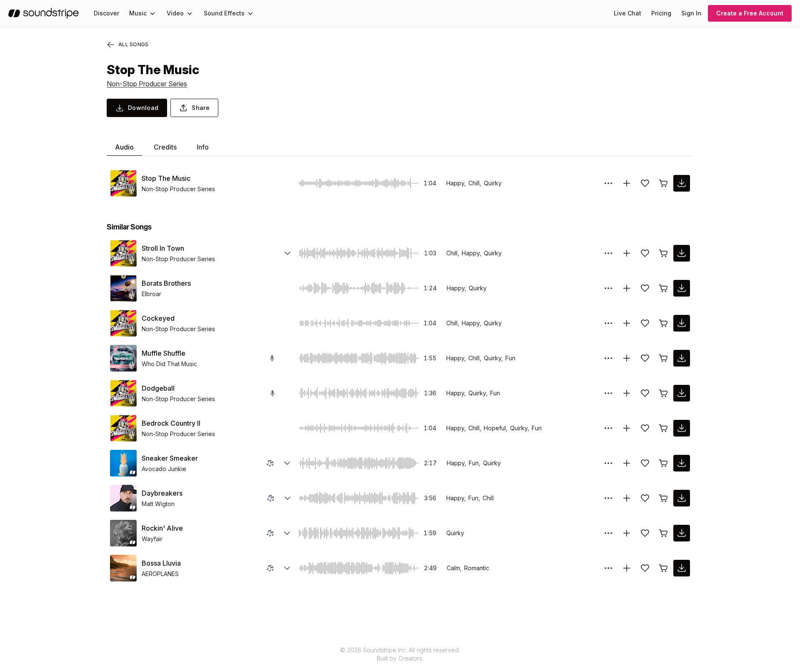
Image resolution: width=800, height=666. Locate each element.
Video (175, 13)
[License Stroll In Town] (663, 253)
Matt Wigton (158, 503)
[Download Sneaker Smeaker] (681, 463)
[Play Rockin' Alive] (123, 533)
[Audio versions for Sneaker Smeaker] (287, 463)
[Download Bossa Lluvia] (681, 568)
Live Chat (627, 13)
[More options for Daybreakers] (608, 498)
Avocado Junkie (164, 468)
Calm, (454, 567)
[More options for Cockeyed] (608, 323)
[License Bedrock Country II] (663, 428)
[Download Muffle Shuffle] (681, 358)
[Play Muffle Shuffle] (123, 358)
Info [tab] (203, 147)
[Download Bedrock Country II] (681, 428)
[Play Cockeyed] (123, 323)
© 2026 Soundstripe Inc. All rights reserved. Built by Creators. (400, 654)
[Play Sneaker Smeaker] (123, 463)
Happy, (456, 183)
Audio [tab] (124, 147)
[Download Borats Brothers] (681, 288)
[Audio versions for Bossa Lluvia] (287, 568)
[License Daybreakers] (663, 498)
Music (138, 13)
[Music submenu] (152, 13)
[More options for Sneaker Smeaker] (608, 463)
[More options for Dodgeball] (608, 393)
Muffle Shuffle (163, 353)
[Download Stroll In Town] (681, 253)
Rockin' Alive (162, 528)
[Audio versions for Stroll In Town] (287, 253)
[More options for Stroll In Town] (608, 253)
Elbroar (151, 293)
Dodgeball (158, 388)
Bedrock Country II (171, 423)
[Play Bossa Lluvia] (123, 568)
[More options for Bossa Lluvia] (608, 568)
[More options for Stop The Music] (608, 183)
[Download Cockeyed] (681, 323)
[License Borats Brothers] (663, 288)
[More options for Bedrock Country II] (608, 428)
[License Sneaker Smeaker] (663, 463)
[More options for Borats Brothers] (608, 288)
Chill (488, 497)
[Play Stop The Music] (123, 183)
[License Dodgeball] (663, 393)
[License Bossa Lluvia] (663, 568)
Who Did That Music (169, 363)
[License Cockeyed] (663, 323)
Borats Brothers (166, 283)
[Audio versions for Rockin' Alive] (287, 533)
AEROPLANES (160, 573)
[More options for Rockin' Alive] (608, 533)
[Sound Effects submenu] (250, 13)
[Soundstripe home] (43, 13)
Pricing (661, 13)
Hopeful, (496, 428)
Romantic (476, 567)
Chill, (474, 183)
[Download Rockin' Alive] (681, 533)
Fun (510, 358)
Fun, (474, 462)
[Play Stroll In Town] (123, 253)
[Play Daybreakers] (123, 498)
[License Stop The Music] (663, 183)
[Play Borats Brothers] (123, 288)
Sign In (691, 13)
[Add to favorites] (645, 183)
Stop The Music (166, 178)
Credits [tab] (165, 147)
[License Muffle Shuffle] (663, 358)
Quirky (493, 183)
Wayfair (152, 538)
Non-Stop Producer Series (147, 84)
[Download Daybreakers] (681, 498)
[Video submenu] (189, 13)
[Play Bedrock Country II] (123, 428)
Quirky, (493, 358)
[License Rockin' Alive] (663, 533)
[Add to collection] (626, 183)
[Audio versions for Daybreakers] (287, 498)
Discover (106, 13)
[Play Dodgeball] (123, 393)
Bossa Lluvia (161, 563)
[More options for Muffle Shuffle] (608, 358)
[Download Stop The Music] (681, 183)
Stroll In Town (163, 248)
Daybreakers (162, 493)
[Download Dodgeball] (681, 393)
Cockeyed (158, 318)
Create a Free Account (749, 13)
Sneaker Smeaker (170, 458)
